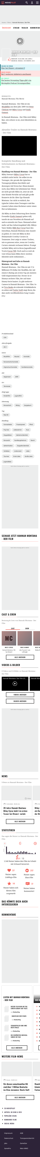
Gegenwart (7, 377)
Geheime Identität (22, 435)
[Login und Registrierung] (32, 2)
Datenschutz (8, 1138)
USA (5, 337)
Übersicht (6, 28)
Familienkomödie (26, 367)
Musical (16, 356)
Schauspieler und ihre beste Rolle (19, 1026)
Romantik (7, 440)
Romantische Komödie (11, 362)
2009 (16, 377)
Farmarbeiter (8, 424)
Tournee (6, 456)
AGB (21, 1133)
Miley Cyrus (17, 110)
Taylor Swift (18, 290)
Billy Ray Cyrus (19, 228)
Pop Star (6, 430)
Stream (16, 28)
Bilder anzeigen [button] (20, 701)
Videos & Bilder (11, 665)
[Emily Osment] (24, 638)
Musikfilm (7, 356)
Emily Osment (16, 216)
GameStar (23, 1143)
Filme (9, 22)
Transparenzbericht (27, 1138)
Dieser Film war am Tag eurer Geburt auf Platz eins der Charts (19, 1008)
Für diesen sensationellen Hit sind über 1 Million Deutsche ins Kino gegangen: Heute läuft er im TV (16, 1086)
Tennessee (7, 386)
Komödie (26, 356)
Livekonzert (18, 451)
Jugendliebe (7, 462)
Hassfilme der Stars (19, 1016)
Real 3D (6, 415)
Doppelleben (8, 435)
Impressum (8, 1133)
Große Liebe (28, 456)
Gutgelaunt (27, 405)
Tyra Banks (8, 287)
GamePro (7, 1148)
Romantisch (7, 405)
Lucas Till (12, 251)
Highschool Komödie (10, 367)
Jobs (5, 1143)
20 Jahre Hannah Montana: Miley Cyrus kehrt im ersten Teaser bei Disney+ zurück (15, 810)
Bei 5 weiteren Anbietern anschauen (16, 74)
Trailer (25, 28)
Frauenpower (20, 424)
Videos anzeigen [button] (20, 694)
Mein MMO (24, 1148)
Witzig (18, 405)
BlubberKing (16, 1012)
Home (4, 22)
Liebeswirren (18, 430)
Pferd (31, 424)
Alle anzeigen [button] (20, 657)
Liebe (27, 451)
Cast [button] (13, 628)
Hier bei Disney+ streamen (12, 68)
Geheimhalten (8, 446)
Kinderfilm (7, 396)
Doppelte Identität (23, 446)
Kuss (27, 430)
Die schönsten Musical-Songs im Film (19, 1036)
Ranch (33, 440)
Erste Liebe (16, 456)
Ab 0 (5, 347)
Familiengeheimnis (20, 440)
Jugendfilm (18, 396)
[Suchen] (26, 2)
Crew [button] (27, 628)
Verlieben (7, 451)
